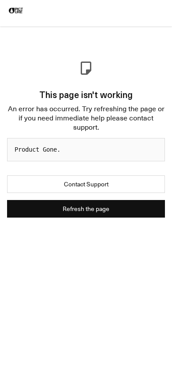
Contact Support (86, 184)
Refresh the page (86, 208)
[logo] (16, 10)
